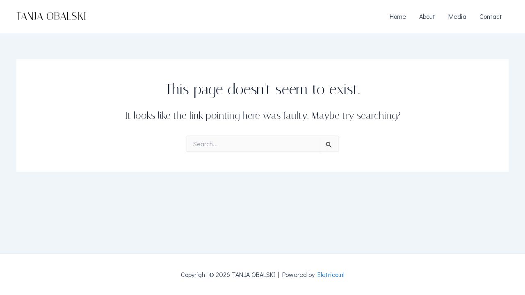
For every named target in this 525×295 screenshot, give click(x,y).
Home (398, 16)
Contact (490, 16)
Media (457, 16)
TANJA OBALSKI (51, 16)
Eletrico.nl (331, 274)
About (427, 16)
